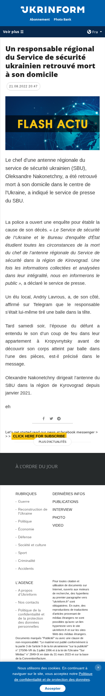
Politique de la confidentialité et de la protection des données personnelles (31, 618)
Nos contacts (28, 602)
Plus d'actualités (52, 441)
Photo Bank (62, 19)
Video (57, 525)
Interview (62, 510)
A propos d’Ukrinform (27, 592)
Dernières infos (68, 494)
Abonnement (40, 19)
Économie (26, 529)
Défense (25, 537)
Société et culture (32, 545)
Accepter (52, 688)
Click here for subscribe (39, 436)
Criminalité (26, 561)
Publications (65, 502)
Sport (22, 553)
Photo (58, 517)
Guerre (24, 501)
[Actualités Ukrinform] (53, 9)
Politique (25, 521)
